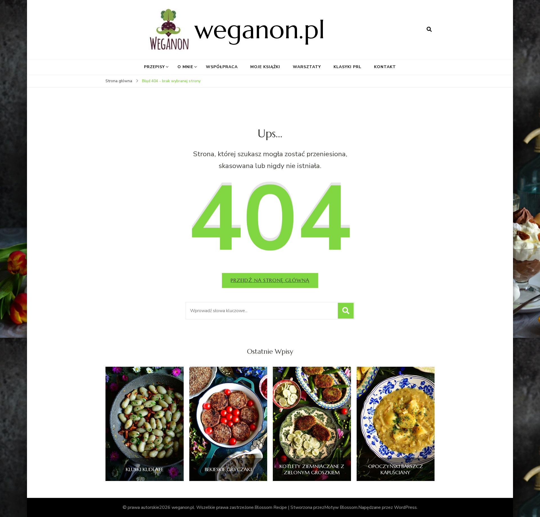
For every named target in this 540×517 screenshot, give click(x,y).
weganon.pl (259, 29)
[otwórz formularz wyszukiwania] (429, 29)
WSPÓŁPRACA (222, 67)
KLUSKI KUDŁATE (144, 469)
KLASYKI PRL (347, 67)
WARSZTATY (307, 67)
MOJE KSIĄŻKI (265, 67)
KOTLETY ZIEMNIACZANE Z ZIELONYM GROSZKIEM (312, 469)
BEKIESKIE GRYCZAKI (228, 469)
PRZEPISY (154, 67)
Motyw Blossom (340, 507)
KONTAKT (385, 67)
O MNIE (185, 67)
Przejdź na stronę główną (270, 280)
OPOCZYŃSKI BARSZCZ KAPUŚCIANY (395, 469)
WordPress (405, 507)
